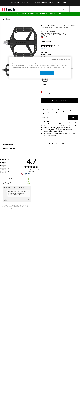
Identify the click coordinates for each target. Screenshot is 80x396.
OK (73, 118)
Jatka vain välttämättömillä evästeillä (60, 59)
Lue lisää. (59, 14)
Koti (42, 25)
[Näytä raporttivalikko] (28, 200)
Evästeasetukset (32, 73)
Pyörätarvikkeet (62, 25)
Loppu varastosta (59, 100)
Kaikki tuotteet (50, 25)
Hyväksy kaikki (47, 73)
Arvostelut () (45, 48)
